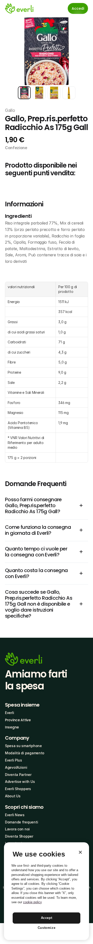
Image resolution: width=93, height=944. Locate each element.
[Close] (80, 852)
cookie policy (32, 902)
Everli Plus (13, 760)
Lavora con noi (17, 829)
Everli (9, 713)
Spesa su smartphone (23, 746)
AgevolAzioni (16, 767)
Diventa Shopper (19, 836)
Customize (47, 928)
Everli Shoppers (18, 789)
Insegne (12, 727)
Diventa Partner (18, 774)
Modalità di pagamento (24, 753)
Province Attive (18, 720)
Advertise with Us (20, 781)
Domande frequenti (21, 822)
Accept (46, 918)
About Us (13, 796)
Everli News (15, 815)
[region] (46, 891)
